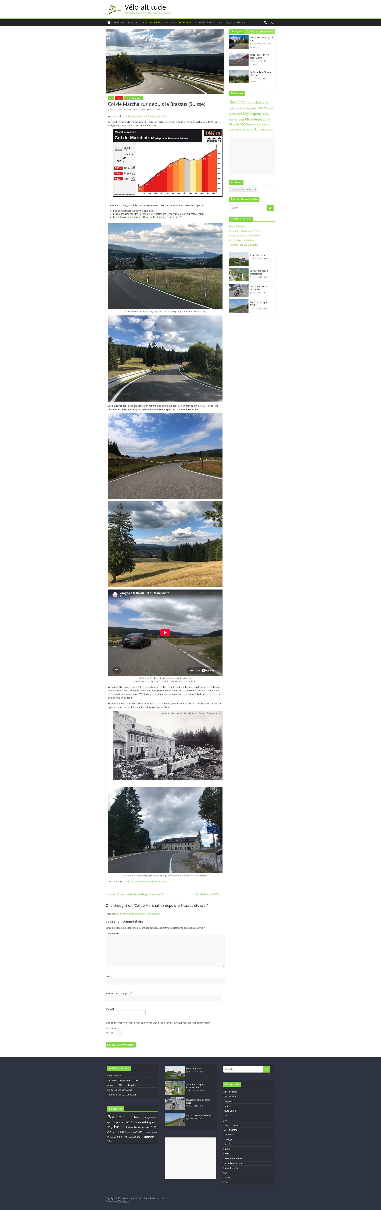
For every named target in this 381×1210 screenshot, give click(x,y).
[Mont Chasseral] (239, 253)
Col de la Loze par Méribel (241, 240)
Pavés (265, 113)
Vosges (226, 1177)
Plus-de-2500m (239, 124)
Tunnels (260, 129)
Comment (269, 31)
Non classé (228, 1134)
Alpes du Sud (229, 1096)
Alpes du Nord (230, 1091)
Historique (225, 22)
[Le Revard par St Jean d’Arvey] (239, 70)
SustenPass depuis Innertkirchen (244, 231)
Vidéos (239, 22)
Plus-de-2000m (257, 119)
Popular (238, 31)
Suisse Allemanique (232, 1158)
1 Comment (155, 109)
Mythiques (252, 113)
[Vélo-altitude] (114, 4)
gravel (254, 108)
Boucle (236, 102)
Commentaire (113, 933)
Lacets (261, 108)
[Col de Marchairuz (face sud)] (239, 35)
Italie (143, 22)
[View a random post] (272, 22)
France (118, 22)
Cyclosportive (234, 108)
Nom (109, 976)
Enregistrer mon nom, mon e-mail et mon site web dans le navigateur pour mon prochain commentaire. (158, 1022)
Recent (253, 31)
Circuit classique (256, 102)
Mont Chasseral (236, 226)
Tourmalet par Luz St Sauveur (243, 244)
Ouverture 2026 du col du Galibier (245, 235)
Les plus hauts (187, 22)
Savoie (226, 1148)
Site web (110, 1008)
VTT (173, 22)
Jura (111, 98)
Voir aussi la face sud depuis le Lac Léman (147, 116)
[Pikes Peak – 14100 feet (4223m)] (239, 52)
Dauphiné (228, 1101)
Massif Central (230, 1129)
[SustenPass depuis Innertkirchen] (239, 269)
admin (128, 109)
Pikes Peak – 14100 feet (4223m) (259, 56)
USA (166, 22)
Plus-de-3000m (255, 125)
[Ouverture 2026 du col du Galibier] (239, 285)
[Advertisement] (252, 156)
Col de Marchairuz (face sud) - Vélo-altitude (138, 913)
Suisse (131, 22)
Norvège (155, 22)
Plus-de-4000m (245, 129)
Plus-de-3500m (115, 1137)
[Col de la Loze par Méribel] (239, 300)
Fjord (242, 108)
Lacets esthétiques (144, 1122)
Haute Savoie (229, 1110)
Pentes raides (236, 119)
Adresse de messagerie (119, 993)
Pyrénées (227, 1144)
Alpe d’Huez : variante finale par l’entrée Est (135, 894)
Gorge (248, 108)
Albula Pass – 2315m (210, 894)
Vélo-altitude (145, 7)
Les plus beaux (207, 22)
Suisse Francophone (133, 98)
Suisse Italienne (230, 1168)
